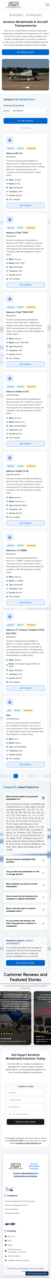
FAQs (10, 1241)
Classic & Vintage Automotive (16, 1205)
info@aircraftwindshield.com (19, 1260)
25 (35, 776)
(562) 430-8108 (14, 1256)
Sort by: (7, 111)
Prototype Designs (12, 1213)
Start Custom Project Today (37, 1273)
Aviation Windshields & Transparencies (20, 1201)
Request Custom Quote (25, 1122)
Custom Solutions (11, 1209)
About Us (11, 1236)
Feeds (10, 1245)
